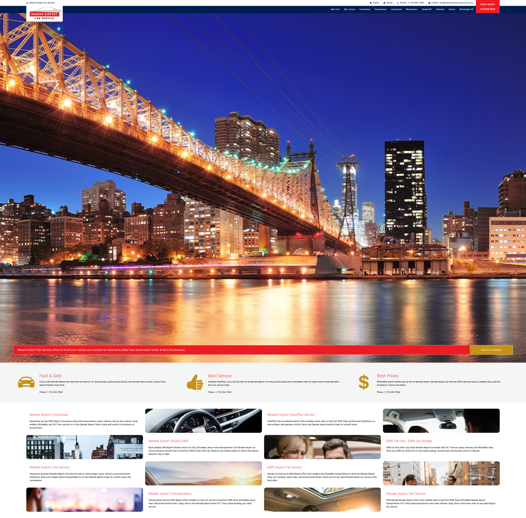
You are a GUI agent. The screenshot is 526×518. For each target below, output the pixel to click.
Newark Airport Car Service (42, 3)
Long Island (396, 9)
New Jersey (349, 9)
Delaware (440, 9)
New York (335, 9)
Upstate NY (427, 9)
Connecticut (364, 9)
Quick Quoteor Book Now (487, 7)
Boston (452, 9)
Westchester (411, 9)
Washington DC (467, 9)
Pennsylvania (380, 9)
